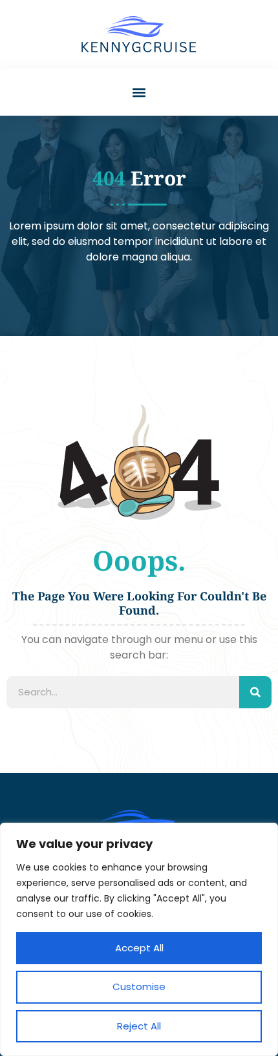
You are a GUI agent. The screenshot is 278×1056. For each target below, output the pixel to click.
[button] (139, 92)
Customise (139, 986)
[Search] (255, 692)
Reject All (139, 1026)
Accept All (139, 948)
